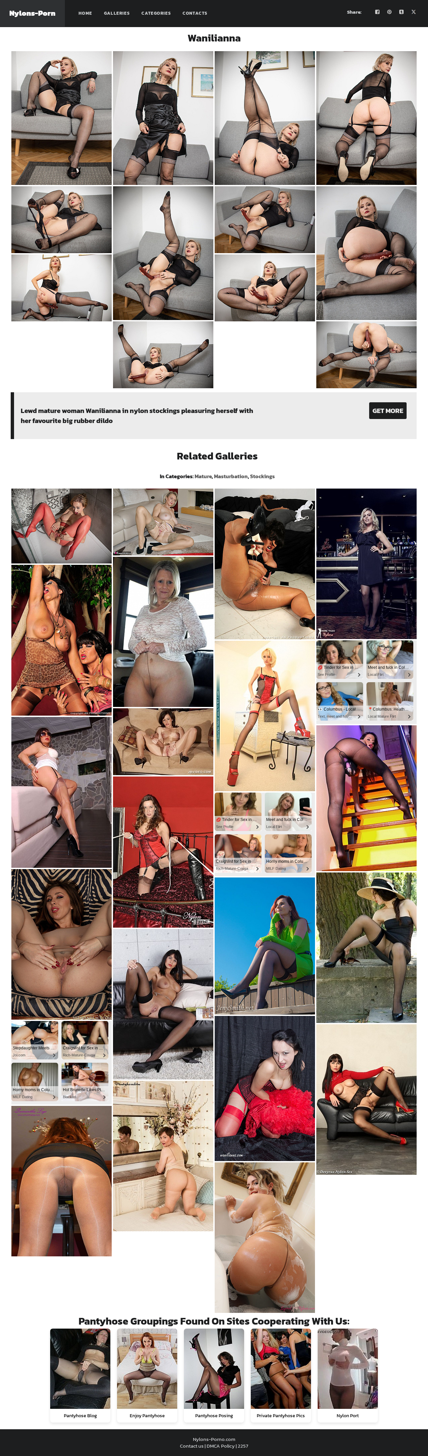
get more (387, 411)
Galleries (117, 13)
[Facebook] (377, 12)
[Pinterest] (389, 12)
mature (203, 476)
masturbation (231, 476)
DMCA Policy (221, 1446)
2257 (243, 1446)
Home (85, 13)
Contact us (192, 1446)
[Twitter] (413, 12)
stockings (262, 476)
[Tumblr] (401, 12)
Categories (156, 13)
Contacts (195, 13)
